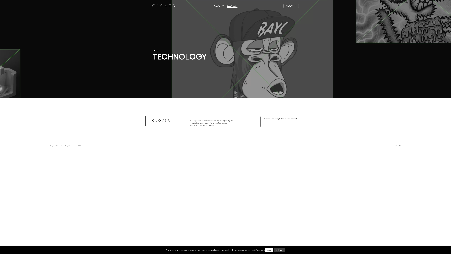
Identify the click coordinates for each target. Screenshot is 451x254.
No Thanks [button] (279, 250)
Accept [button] (269, 250)
